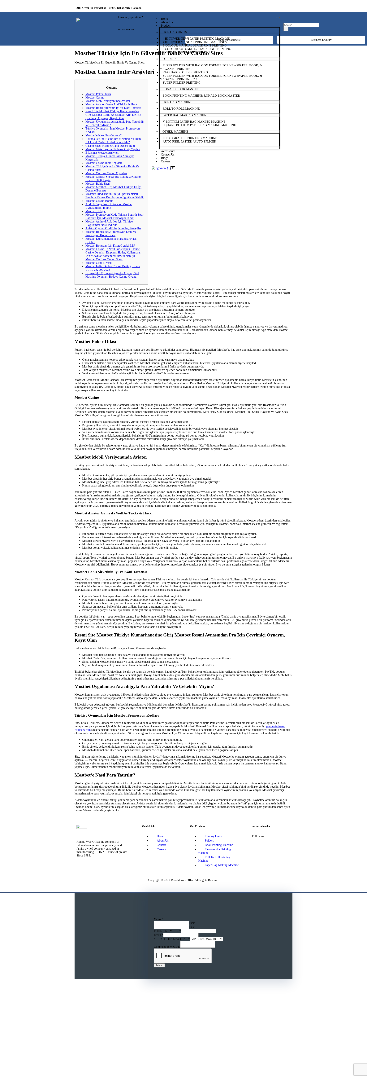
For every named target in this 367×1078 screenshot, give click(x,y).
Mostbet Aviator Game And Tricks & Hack (111, 104)
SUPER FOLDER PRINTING (182, 82)
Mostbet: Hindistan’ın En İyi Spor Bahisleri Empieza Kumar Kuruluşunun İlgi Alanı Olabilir (114, 195)
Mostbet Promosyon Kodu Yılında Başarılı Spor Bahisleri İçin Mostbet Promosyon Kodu (114, 216)
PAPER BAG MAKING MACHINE (185, 115)
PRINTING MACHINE (177, 102)
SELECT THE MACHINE (172, 938)
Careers (165, 161)
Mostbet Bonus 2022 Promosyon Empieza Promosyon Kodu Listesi (110, 233)
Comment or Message (167, 946)
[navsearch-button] (285, 19)
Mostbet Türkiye (95, 211)
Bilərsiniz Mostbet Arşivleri (102, 152)
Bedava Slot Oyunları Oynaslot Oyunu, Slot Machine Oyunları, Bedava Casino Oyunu (112, 274)
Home (164, 18)
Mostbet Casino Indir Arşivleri (103, 163)
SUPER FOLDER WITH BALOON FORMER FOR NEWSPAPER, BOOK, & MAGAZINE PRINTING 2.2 (211, 77)
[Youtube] (286, 8)
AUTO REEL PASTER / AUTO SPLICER (189, 141)
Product (165, 25)
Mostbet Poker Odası (98, 94)
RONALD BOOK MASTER (180, 89)
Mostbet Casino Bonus (99, 200)
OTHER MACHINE (175, 131)
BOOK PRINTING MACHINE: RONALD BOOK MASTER (201, 95)
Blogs (164, 158)
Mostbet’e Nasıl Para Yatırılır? (103, 135)
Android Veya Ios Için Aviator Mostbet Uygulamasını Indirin (108, 206)
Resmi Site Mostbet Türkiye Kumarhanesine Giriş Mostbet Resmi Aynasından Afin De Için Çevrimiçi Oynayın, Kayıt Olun (113, 115)
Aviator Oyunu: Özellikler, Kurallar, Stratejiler (113, 228)
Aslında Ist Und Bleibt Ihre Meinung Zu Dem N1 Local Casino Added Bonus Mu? (113, 140)
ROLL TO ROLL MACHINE (182, 108)
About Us (167, 22)
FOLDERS (169, 58)
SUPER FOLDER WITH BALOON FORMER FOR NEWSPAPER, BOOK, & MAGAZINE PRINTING (211, 67)
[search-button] (285, 29)
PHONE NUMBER (167, 931)
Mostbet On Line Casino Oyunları (106, 173)
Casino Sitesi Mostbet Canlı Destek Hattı (110, 145)
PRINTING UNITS (174, 32)
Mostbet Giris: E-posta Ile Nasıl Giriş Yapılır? (112, 149)
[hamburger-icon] (278, 17)
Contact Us (168, 154)
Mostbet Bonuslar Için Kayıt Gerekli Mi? (110, 245)
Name (158, 919)
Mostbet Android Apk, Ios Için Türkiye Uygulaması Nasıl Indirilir (109, 223)
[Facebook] (263, 8)
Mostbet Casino (94, 97)
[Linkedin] (274, 8)
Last (191, 927)
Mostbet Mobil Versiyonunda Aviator (107, 101)
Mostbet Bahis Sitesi (97, 183)
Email (158, 935)
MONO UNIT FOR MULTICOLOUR (187, 52)
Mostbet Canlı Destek (98, 262)
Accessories (168, 151)
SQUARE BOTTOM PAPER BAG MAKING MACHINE (200, 125)
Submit (159, 965)
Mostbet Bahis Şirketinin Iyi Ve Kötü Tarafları (113, 107)
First (192, 923)
